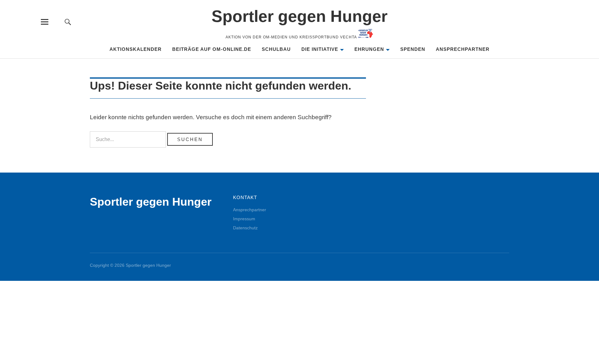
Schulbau (276, 49)
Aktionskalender (136, 49)
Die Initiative (319, 49)
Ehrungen (369, 49)
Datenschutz (245, 227)
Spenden (412, 49)
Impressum (244, 218)
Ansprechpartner (462, 49)
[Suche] (67, 21)
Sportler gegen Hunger (299, 16)
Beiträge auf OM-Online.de (211, 49)
